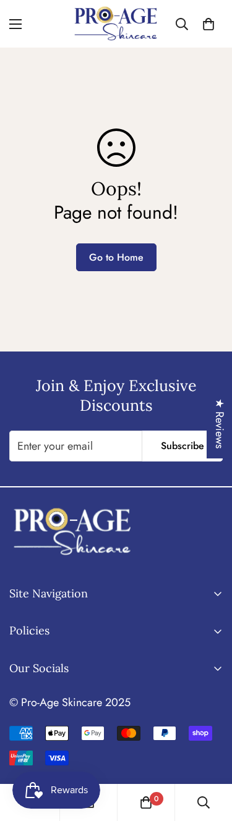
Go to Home (116, 257)
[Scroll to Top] (209, 755)
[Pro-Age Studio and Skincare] (116, 24)
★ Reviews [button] (220, 423)
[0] (208, 24)
